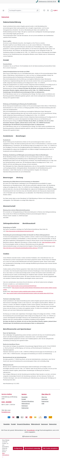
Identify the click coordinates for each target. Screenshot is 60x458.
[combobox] (22, 10)
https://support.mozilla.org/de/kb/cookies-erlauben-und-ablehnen (27, 291)
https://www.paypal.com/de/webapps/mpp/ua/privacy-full (20, 231)
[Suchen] (37, 10)
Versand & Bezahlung (28, 401)
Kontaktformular (6, 412)
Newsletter (25, 397)
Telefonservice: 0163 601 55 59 (30, 1)
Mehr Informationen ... (5, 455)
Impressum (25, 405)
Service (24, 394)
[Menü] (3, 10)
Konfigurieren (18, 448)
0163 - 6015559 (6, 402)
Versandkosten (31, 430)
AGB (43, 403)
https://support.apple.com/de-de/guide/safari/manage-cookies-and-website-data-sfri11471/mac (30, 293)
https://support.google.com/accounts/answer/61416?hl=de (22, 285)
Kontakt (24, 399)
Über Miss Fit (46, 394)
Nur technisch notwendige (32, 448)
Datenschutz (25, 408)
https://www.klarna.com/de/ (48, 242)
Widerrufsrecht (26, 403)
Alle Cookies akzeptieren (50, 448)
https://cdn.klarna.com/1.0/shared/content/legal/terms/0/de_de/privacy (20, 248)
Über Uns (44, 397)
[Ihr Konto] (48, 10)
